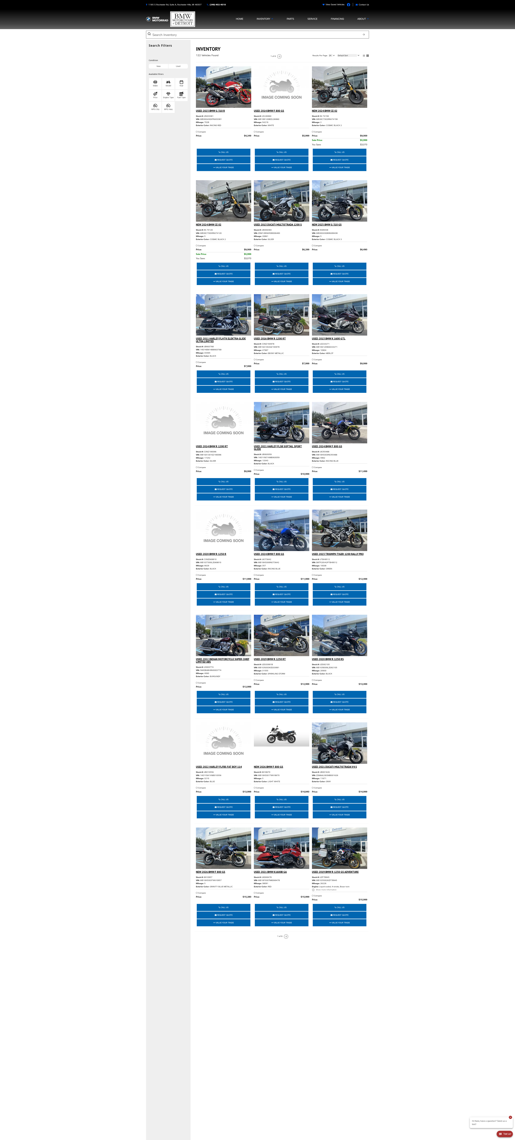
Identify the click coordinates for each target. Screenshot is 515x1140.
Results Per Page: (320, 55)
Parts (290, 18)
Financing (337, 18)
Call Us (224, 152)
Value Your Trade (224, 167)
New (159, 66)
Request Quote (225, 159)
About (361, 18)
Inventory (263, 18)
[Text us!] (504, 1134)
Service (312, 18)
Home (239, 18)
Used (178, 66)
